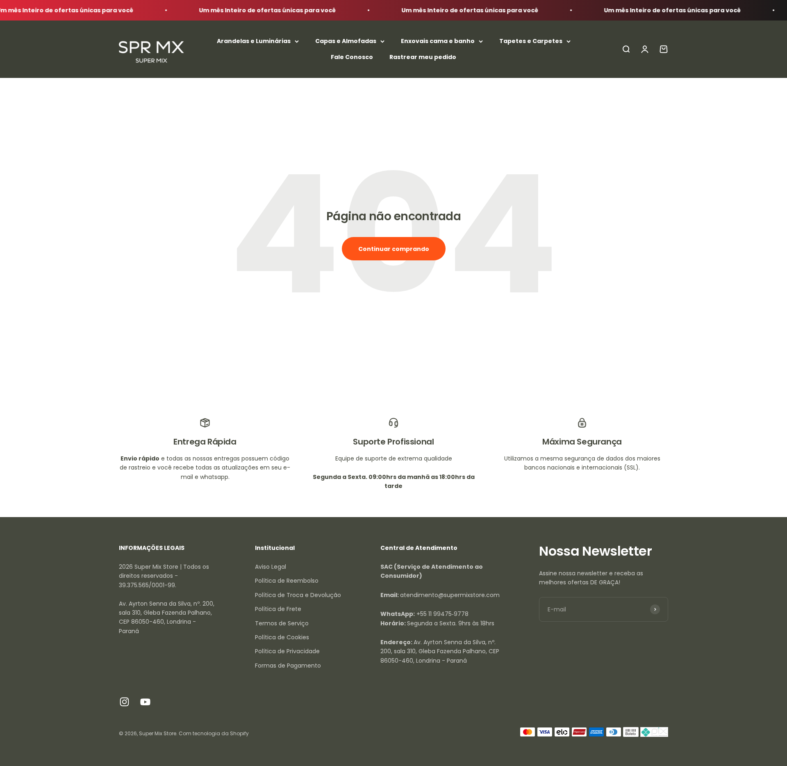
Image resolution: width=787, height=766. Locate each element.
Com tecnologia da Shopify (214, 733)
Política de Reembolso (286, 581)
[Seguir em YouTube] (145, 701)
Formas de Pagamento (288, 665)
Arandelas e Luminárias (254, 41)
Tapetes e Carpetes (530, 41)
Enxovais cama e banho (438, 41)
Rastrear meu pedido (422, 57)
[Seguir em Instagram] (124, 701)
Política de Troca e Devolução (298, 595)
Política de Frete (278, 609)
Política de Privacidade (287, 651)
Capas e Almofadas (345, 41)
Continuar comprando (393, 249)
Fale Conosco (352, 57)
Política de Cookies (282, 637)
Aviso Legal (270, 567)
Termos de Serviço (282, 623)
